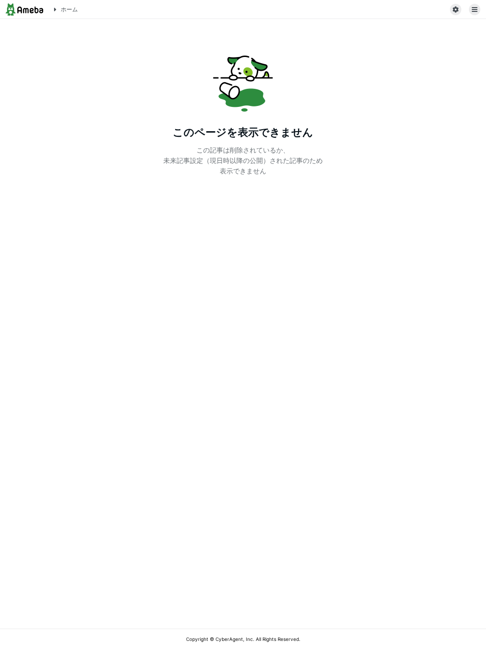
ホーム (69, 9)
